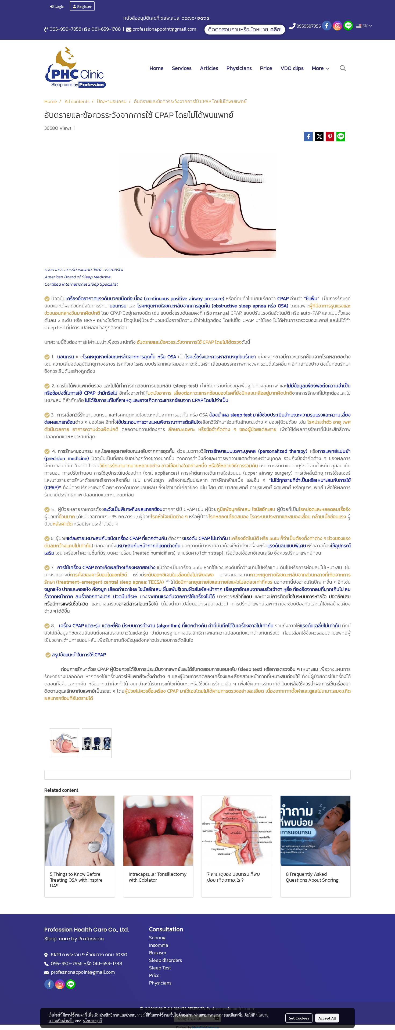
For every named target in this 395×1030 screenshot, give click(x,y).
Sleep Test (160, 967)
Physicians (239, 68)
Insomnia (158, 945)
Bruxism (157, 952)
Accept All (327, 1017)
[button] (343, 68)
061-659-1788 (106, 29)
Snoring (157, 937)
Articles (209, 68)
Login (58, 6)
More (318, 68)
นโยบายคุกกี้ (92, 1020)
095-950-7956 (65, 29)
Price (266, 68)
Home (157, 68)
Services (182, 68)
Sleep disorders (165, 960)
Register (84, 6)
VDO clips (292, 68)
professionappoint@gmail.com (164, 29)
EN (365, 26)
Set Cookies (299, 1017)
